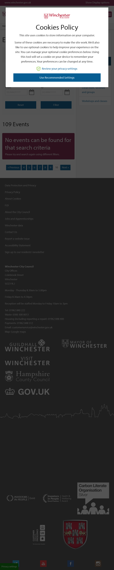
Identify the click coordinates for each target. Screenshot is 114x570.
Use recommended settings (57, 77)
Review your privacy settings (59, 68)
